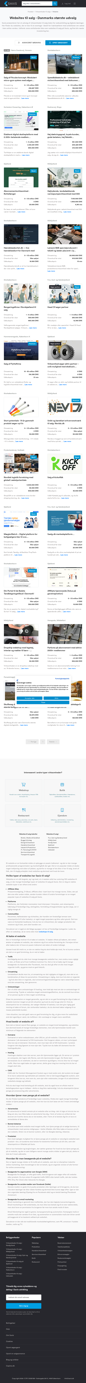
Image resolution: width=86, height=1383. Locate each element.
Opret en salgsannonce (15, 1353)
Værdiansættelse (64, 1247)
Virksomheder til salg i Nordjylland (14, 1244)
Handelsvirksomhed (28, 845)
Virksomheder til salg (42, 12)
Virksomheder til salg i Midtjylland (14, 1250)
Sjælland (51, 845)
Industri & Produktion (28, 847)
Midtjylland (52, 840)
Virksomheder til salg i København (14, 1268)
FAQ (8, 1329)
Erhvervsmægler (63, 1254)
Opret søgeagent (13, 1347)
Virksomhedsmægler (65, 1250)
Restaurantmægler (64, 1258)
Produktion (36, 1247)
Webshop (35, 1243)
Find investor (62, 1269)
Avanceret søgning (31, 42)
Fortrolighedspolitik (62, 678)
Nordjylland (52, 842)
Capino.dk (10, 1366)
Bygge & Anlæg (26, 840)
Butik (34, 1258)
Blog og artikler (12, 1360)
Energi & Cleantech (27, 842)
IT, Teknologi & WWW (28, 850)
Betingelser (10, 1323)
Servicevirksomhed (27, 852)
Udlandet (51, 850)
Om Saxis (10, 1335)
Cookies (9, 1341)
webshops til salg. (46, 932)
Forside (30, 12)
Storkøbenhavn (53, 847)
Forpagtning (62, 1266)
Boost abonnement (64, 1243)
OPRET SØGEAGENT (60, 43)
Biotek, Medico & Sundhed (30, 838)
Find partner (62, 1262)
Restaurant (36, 1262)
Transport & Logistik (28, 854)
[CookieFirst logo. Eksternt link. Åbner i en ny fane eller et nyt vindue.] (17, 680)
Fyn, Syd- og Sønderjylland (57, 838)
